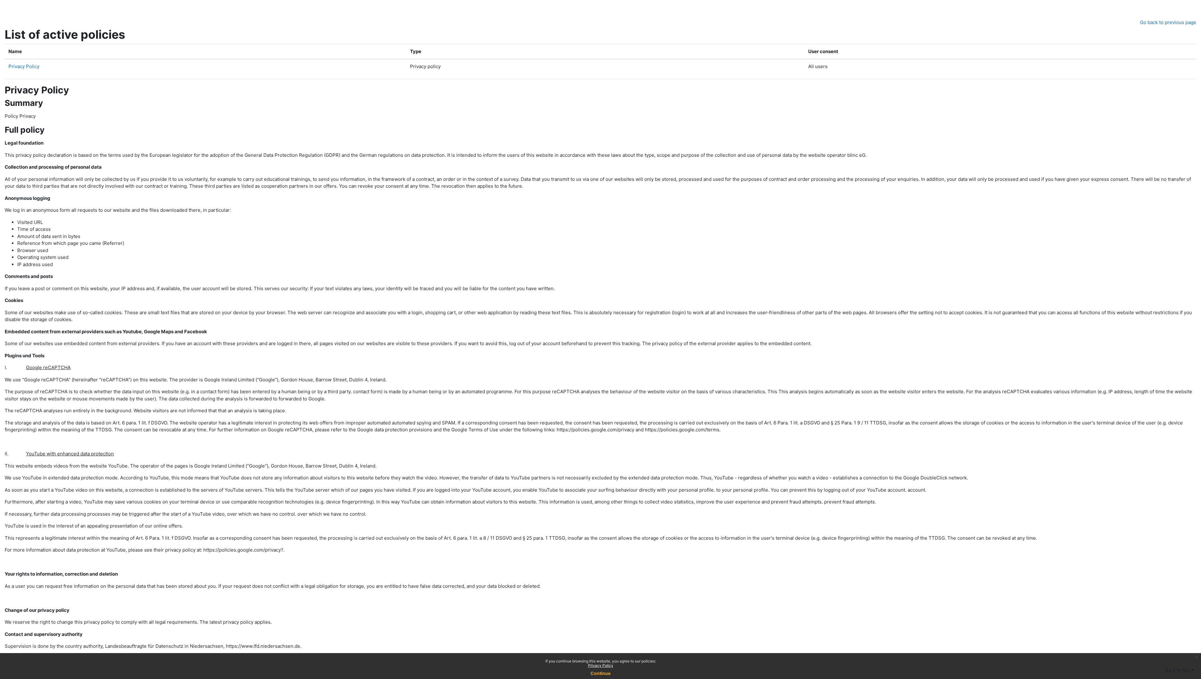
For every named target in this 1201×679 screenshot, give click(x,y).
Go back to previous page (1168, 22)
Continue (600, 673)
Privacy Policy (600, 665)
